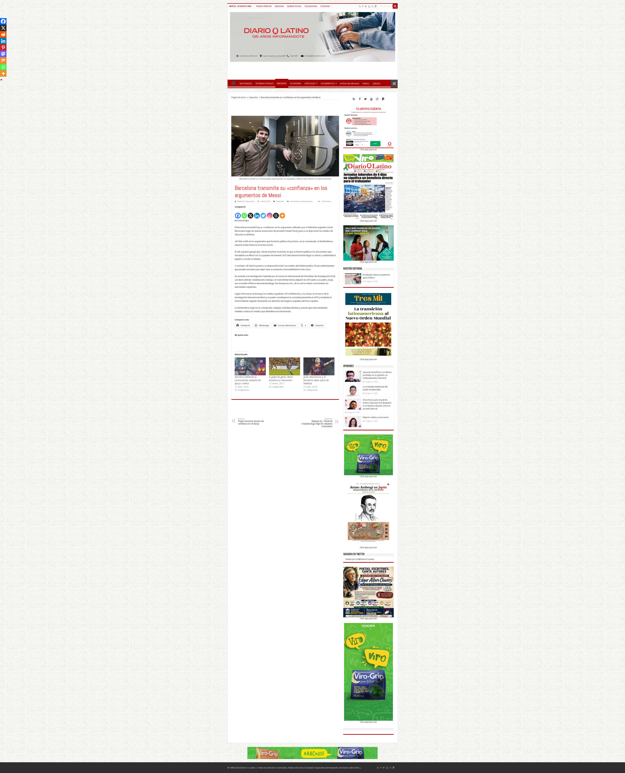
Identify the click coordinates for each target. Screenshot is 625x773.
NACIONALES (246, 83)
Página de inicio (238, 97)
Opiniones (279, 6)
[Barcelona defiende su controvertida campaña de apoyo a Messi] (250, 366)
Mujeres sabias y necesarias (376, 417)
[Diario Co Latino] (312, 36)
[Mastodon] (3, 54)
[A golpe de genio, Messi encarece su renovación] (284, 366)
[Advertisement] (312, 69)
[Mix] (3, 60)
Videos (366, 83)
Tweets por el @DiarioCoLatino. (360, 559)
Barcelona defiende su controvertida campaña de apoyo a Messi (248, 380)
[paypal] (375, 6)
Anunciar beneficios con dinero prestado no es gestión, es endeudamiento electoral (377, 375)
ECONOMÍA (295, 83)
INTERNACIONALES (265, 83)
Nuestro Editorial (263, 6)
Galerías (376, 83)
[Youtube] (369, 6)
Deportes (253, 97)
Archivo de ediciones (349, 83)
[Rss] (360, 6)
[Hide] (1, 80)
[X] (250, 213)
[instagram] (372, 6)
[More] (282, 213)
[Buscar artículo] (395, 6)
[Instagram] (269, 213)
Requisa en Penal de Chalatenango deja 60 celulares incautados (316, 423)
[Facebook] (363, 6)
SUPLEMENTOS (328, 83)
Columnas (325, 6)
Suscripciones (311, 6)
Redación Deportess (246, 201)
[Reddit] (3, 34)
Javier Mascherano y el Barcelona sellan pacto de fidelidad (316, 380)
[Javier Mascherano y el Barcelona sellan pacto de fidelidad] (318, 366)
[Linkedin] (257, 213)
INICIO (233, 83)
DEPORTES (282, 83)
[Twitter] (365, 6)
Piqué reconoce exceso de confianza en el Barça (251, 421)
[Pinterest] (3, 47)
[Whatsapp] (244, 213)
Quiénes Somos (294, 6)
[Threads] (276, 213)
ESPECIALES (310, 83)
